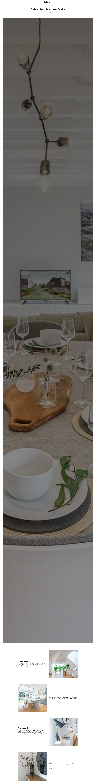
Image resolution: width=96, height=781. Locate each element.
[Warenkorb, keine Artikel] (92, 2)
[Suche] (93, 5)
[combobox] (78, 5)
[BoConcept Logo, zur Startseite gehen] (48, 2)
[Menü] (3, 5)
